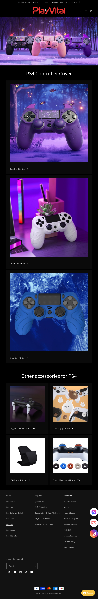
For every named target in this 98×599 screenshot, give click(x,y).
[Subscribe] (35, 566)
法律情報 (67, 530)
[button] (5, 11)
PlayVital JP (45, 593)
